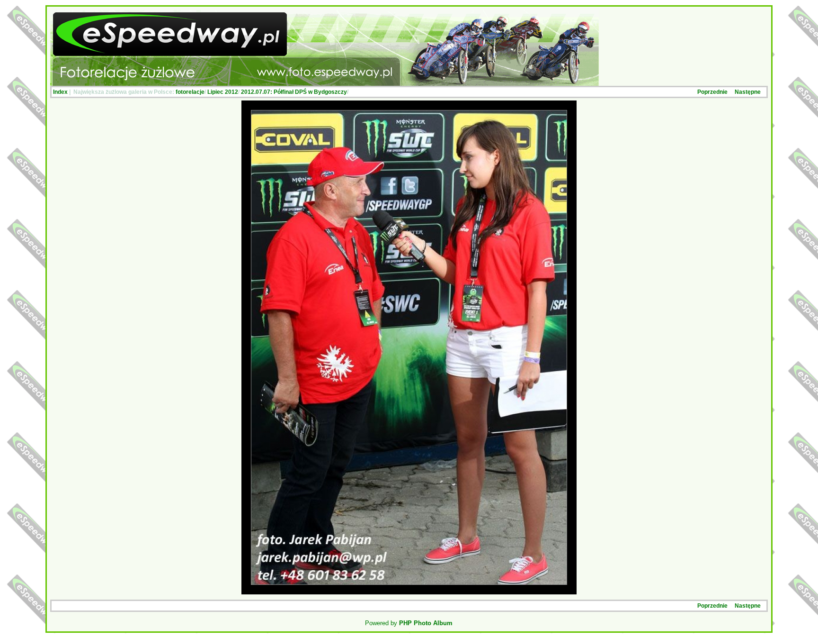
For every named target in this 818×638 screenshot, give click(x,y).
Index (60, 92)
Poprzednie (712, 92)
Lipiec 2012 (222, 92)
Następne (748, 92)
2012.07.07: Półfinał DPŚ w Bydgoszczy (294, 92)
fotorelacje (190, 92)
